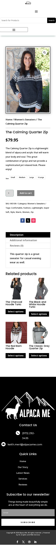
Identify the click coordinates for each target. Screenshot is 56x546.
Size (7, 178)
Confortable (16, 207)
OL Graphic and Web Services (29, 535)
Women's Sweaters (25, 119)
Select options (16, 311)
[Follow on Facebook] (22, 220)
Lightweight (37, 207)
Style (12, 212)
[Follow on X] (28, 220)
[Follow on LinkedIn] (35, 541)
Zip (32, 212)
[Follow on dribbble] (29, 541)
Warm (18, 212)
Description (16, 234)
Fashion (27, 207)
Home (9, 119)
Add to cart (26, 193)
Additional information (23, 240)
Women (25, 212)
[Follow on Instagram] (33, 220)
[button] (44, 52)
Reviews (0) (16, 245)
